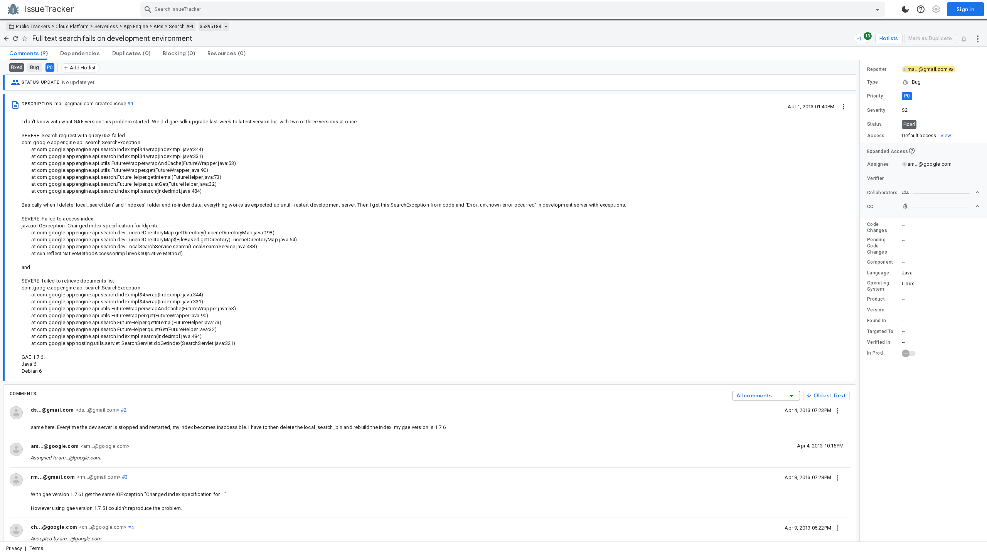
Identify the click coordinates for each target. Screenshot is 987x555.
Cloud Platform (72, 26)
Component (880, 262)
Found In (876, 320)
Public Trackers (33, 26)
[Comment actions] (837, 410)
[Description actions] (843, 106)
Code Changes (877, 227)
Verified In (878, 342)
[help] (920, 9)
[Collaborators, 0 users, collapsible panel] (941, 192)
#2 (123, 410)
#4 (130, 527)
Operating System (878, 286)
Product (876, 299)
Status (874, 124)
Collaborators (882, 192)
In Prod (875, 353)
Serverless (106, 26)
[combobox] (514, 9)
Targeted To (880, 331)
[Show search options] (877, 9)
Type (872, 82)
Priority (875, 96)
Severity (876, 110)
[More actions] (978, 38)
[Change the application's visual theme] (905, 9)
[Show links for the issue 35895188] (225, 26)
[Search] (148, 9)
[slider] (860, 301)
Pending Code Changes (877, 246)
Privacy (14, 548)
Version (875, 310)
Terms (37, 548)
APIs (158, 26)
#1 (130, 103)
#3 (124, 477)
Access (876, 135)
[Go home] (6, 38)
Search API (181, 26)
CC (870, 206)
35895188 (210, 26)
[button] (923, 82)
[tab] (28, 53)
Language (878, 273)
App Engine (135, 26)
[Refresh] (15, 38)
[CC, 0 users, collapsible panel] (941, 206)
